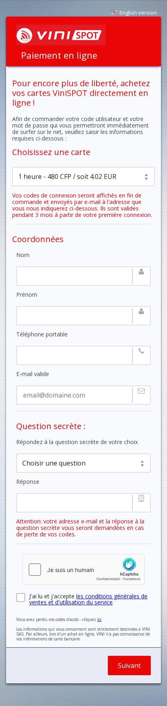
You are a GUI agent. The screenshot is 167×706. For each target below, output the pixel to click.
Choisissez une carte (51, 152)
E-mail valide (32, 374)
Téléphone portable (42, 334)
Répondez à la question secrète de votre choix (77, 442)
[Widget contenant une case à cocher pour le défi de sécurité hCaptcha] (83, 569)
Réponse (27, 482)
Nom (23, 255)
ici (99, 619)
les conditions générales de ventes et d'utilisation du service (88, 599)
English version (138, 12)
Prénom (26, 295)
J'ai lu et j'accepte (88, 597)
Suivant (129, 665)
